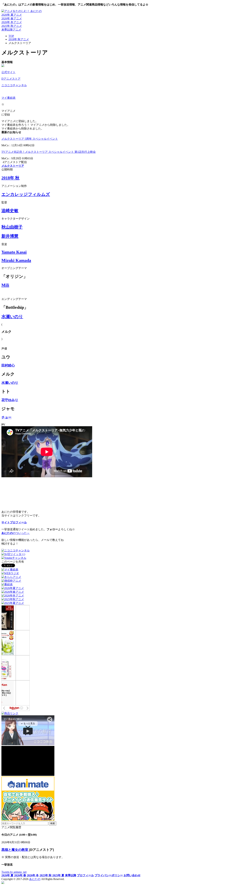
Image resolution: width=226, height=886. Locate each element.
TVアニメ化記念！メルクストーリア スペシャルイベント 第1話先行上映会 (48, 151)
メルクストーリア (12, 165)
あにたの (34, 879)
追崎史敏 (9, 210)
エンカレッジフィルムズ (25, 194)
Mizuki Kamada (16, 260)
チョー (6, 417)
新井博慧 (9, 236)
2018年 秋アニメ (18, 39)
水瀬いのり (12, 316)
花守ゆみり (9, 400)
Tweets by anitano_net (13, 871)
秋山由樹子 (12, 227)
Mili (5, 285)
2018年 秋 (10, 178)
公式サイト (8, 72)
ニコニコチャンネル (14, 85)
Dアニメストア (10, 78)
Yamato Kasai (14, 252)
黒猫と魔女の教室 (15, 850)
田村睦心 (8, 365)
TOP (11, 35)
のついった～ (15, 532)
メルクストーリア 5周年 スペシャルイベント (29, 138)
